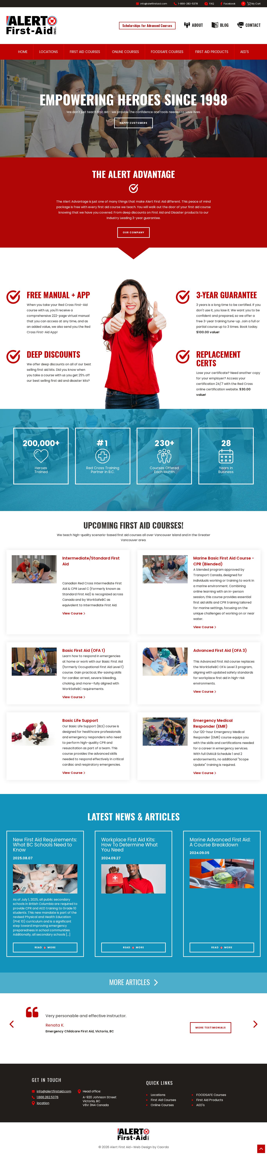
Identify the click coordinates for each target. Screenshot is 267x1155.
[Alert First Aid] (31, 25)
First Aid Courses (85, 51)
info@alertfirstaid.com (153, 3)
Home (22, 51)
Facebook (229, 3)
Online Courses (125, 51)
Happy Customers (133, 123)
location (43, 1103)
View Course (72, 613)
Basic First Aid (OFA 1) (83, 650)
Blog (224, 25)
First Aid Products (211, 51)
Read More (45, 947)
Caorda (163, 1147)
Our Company (133, 232)
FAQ (211, 3)
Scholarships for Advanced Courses (147, 25)
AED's (244, 51)
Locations (48, 51)
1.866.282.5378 (47, 1097)
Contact (253, 25)
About (197, 25)
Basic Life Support (80, 720)
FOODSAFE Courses (167, 51)
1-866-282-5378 (188, 3)
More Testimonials (210, 1027)
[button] (11, 1024)
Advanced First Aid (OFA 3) (220, 650)
